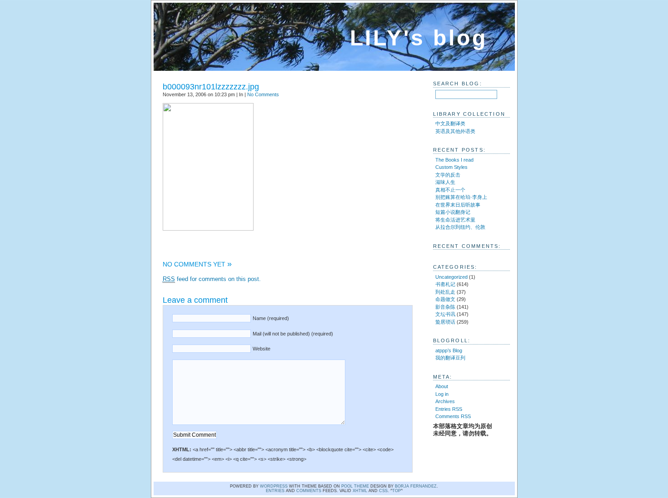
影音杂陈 (445, 307)
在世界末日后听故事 (457, 204)
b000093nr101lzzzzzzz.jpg (211, 86)
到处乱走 (445, 292)
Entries (275, 490)
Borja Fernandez (416, 486)
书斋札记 (445, 284)
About (441, 386)
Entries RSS (448, 409)
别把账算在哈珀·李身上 (461, 197)
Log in (442, 394)
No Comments (263, 94)
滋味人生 (445, 182)
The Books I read (454, 160)
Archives (445, 401)
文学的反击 (447, 175)
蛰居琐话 (445, 322)
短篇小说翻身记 (452, 212)
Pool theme (355, 486)
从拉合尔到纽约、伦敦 (460, 227)
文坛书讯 (445, 314)
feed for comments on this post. (212, 279)
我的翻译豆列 (450, 357)
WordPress (274, 486)
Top (396, 490)
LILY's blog (419, 38)
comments (308, 490)
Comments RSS (453, 416)
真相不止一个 (450, 189)
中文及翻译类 (450, 123)
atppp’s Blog (448, 350)
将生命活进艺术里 (455, 219)
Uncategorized (451, 277)
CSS (383, 490)
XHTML (360, 490)
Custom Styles (451, 167)
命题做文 (445, 299)
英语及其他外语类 (455, 131)
